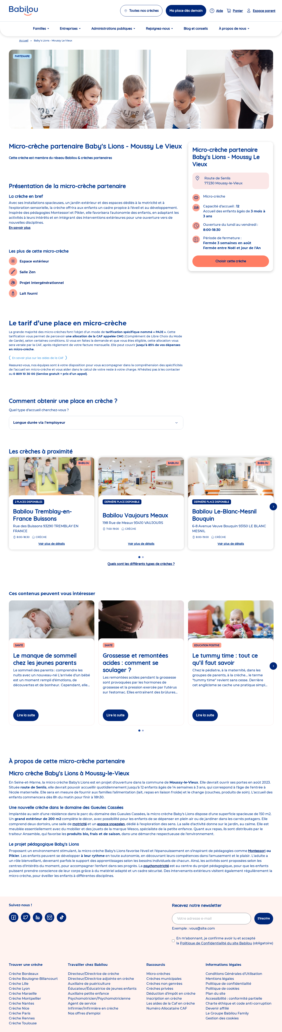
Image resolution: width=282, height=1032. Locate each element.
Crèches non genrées (164, 984)
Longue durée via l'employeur (39, 423)
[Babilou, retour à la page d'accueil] (23, 11)
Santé (19, 645)
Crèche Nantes (21, 1003)
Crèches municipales (163, 979)
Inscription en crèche (164, 998)
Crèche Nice (19, 1008)
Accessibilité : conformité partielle (234, 998)
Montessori (256, 851)
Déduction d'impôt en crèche (171, 994)
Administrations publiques (111, 28)
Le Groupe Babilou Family (227, 1013)
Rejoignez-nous (158, 28)
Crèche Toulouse (23, 1023)
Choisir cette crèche (231, 261)
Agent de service (82, 1003)
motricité (79, 824)
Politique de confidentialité (228, 984)
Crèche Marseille (23, 994)
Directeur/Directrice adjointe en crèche (101, 979)
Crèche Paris (19, 1013)
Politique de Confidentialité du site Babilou (216, 943)
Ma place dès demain (186, 10)
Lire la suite (26, 715)
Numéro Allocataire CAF (166, 1008)
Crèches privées (159, 989)
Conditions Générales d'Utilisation (234, 974)
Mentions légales (220, 979)
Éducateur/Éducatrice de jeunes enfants (102, 989)
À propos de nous (232, 28)
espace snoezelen (111, 824)
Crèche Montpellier (25, 998)
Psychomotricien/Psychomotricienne (99, 998)
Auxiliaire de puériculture (89, 984)
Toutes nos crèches (144, 10)
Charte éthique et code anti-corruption (238, 1003)
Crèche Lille (18, 984)
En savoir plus (20, 228)
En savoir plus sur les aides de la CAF (38, 358)
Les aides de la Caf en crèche (170, 1003)
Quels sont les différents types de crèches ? (141, 564)
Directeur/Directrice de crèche (93, 974)
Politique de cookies (222, 989)
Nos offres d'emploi (84, 1013)
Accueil (23, 40)
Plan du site (215, 994)
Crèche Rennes (22, 1018)
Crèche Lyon (19, 989)
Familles (39, 28)
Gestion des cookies (222, 1018)
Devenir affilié (217, 1008)
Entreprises (69, 28)
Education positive (206, 645)
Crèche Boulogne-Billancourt (33, 979)
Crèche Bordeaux (23, 974)
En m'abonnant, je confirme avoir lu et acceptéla (224, 940)
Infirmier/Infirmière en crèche (93, 1008)
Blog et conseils (196, 28)
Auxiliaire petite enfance (88, 994)
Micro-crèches (158, 974)
